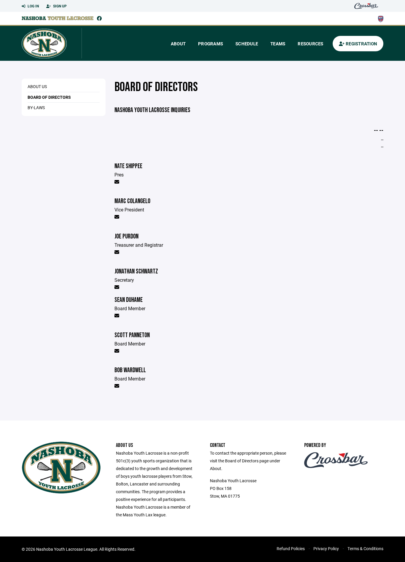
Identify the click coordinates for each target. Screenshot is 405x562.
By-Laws (36, 107)
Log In (33, 6)
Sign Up (59, 6)
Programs (210, 44)
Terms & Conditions (365, 548)
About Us (37, 86)
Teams (277, 44)
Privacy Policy (326, 548)
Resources (310, 44)
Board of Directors (49, 97)
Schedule (246, 44)
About (178, 44)
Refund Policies (291, 548)
